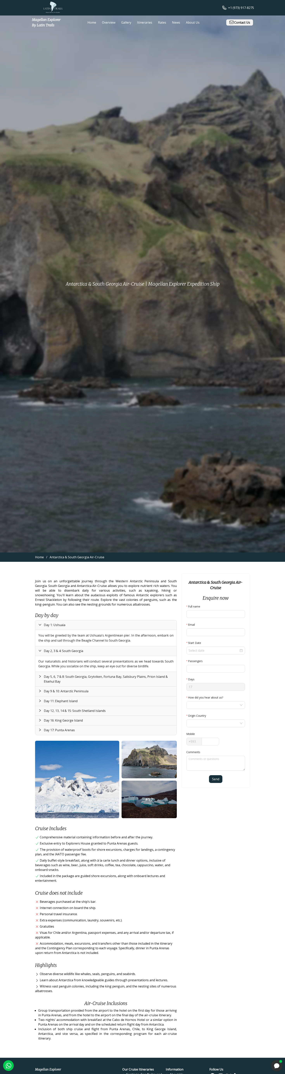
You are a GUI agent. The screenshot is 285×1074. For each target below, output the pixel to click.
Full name (194, 606)
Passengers (195, 661)
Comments (193, 752)
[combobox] (213, 705)
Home (39, 557)
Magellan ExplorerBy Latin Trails (46, 22)
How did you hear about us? (205, 697)
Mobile (190, 734)
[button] (106, 625)
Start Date (194, 643)
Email (191, 624)
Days (191, 679)
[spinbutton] (216, 668)
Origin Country (197, 715)
